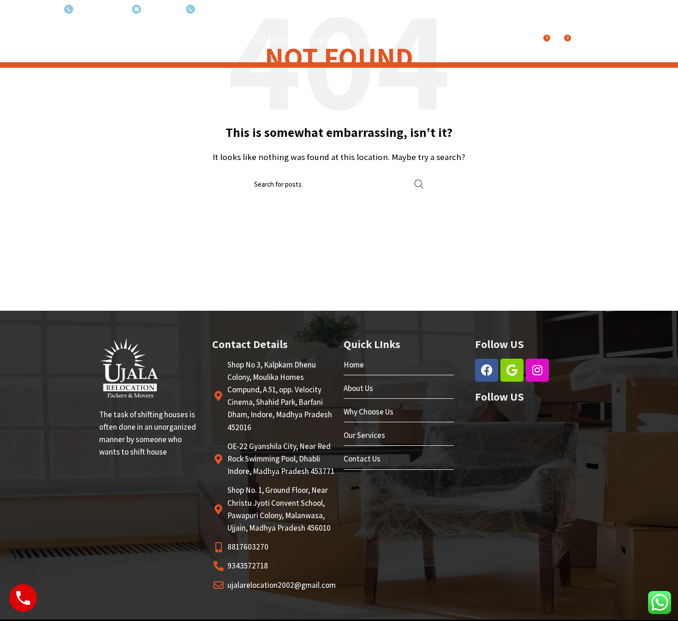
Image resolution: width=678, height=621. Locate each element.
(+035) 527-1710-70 (100, 9)
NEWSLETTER (161, 9)
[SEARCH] (418, 184)
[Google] (511, 370)
